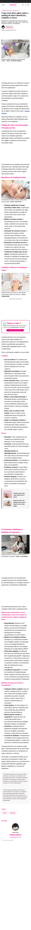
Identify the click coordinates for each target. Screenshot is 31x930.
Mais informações (8, 840)
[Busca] (25, 5)
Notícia (15, 10)
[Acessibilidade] (3, 5)
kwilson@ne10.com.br (15, 837)
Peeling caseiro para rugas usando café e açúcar (19, 495)
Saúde (4, 813)
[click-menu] (28, 5)
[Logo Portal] (13, 5)
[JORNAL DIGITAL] (23, 5)
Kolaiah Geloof (10, 27)
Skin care (12, 813)
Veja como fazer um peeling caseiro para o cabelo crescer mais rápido (19, 503)
